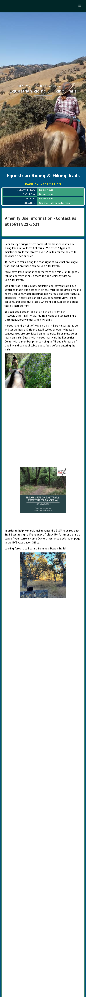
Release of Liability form (48, 534)
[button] (80, 6)
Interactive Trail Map (20, 315)
